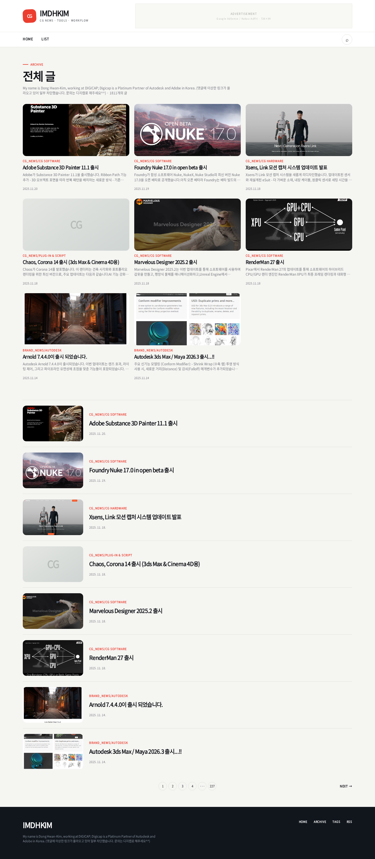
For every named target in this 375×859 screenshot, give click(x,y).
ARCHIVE (320, 822)
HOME (28, 38)
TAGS (336, 822)
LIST (45, 38)
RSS (349, 822)
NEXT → (346, 786)
